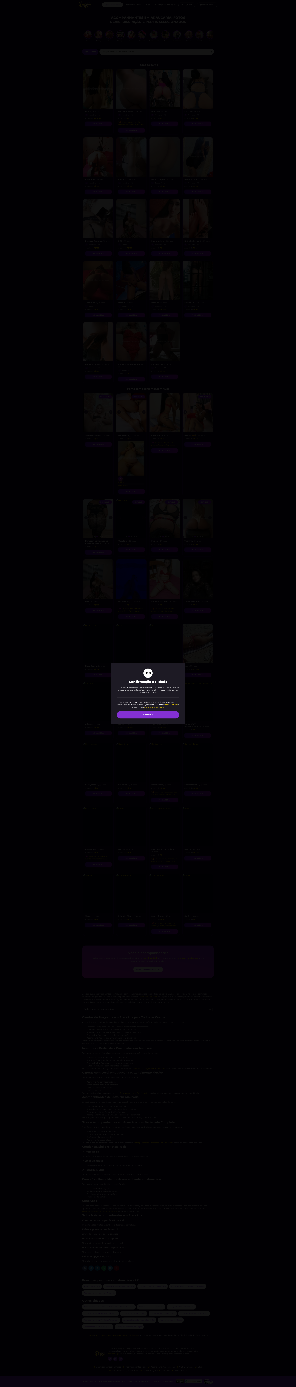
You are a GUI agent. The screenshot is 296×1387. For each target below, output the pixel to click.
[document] (148, 693)
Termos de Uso (171, 705)
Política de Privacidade (154, 707)
